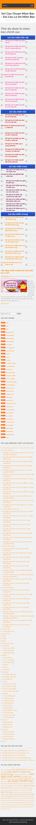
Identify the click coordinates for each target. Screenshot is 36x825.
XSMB (7, 323)
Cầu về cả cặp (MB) (10, 378)
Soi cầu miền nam (8, 587)
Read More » (5, 303)
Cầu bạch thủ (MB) (10, 372)
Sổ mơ (7, 437)
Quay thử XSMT (9, 431)
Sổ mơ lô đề (6, 629)
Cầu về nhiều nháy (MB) (11, 381)
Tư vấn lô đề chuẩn (8, 631)
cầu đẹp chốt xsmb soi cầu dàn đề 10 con (15, 750)
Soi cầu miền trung (8, 546)
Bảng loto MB (7, 722)
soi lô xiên (25, 802)
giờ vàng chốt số (12, 783)
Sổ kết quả (5, 646)
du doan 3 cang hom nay (25, 779)
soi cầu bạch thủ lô (20, 796)
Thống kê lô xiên (10, 391)
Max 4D (7, 357)
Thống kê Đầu (9, 397)
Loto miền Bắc (9, 416)
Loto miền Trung (10, 422)
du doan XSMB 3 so (20, 781)
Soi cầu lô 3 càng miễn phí (21, 798)
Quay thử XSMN (9, 428)
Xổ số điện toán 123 (10, 366)
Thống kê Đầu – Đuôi (11, 403)
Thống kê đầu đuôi (10, 385)
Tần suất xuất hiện (10, 409)
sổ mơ (4, 741)
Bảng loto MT (7, 724)
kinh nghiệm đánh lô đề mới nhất (19, 788)
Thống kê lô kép (10, 394)
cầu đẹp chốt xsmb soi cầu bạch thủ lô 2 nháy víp (18, 760)
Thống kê (8, 360)
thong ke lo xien (20, 804)
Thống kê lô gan (10, 388)
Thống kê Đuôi (9, 400)
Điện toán (5, 672)
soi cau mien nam (24, 792)
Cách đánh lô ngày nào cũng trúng (16, 772)
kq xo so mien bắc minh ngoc (10, 790)
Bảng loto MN (7, 727)
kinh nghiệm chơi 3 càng (13, 785)
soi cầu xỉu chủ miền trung (15, 802)
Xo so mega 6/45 (10, 347)
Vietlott (4, 655)
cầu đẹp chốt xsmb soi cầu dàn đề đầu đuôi (16, 758)
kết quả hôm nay (10, 332)
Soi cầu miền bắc (24, 276)
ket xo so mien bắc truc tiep (23, 783)
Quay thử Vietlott (10, 434)
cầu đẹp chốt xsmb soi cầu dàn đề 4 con (15, 753)
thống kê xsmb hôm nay (11, 807)
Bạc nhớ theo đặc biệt (6, 769)
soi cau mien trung (15, 794)
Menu (5, 5)
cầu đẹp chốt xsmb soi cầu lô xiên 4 (14, 755)
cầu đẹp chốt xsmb (17, 775)
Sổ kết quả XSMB (10, 335)
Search (19, 313)
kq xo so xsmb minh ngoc (23, 790)
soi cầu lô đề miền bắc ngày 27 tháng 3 (20, 800)
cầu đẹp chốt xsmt (11, 779)
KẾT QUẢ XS (6, 634)
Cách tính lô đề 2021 (19, 769)
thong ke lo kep (12, 804)
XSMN (7, 326)
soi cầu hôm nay (9, 798)
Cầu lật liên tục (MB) (10, 375)
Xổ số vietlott (7, 657)
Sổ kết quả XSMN (10, 338)
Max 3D (7, 354)
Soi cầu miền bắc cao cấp (10, 509)
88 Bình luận (14, 276)
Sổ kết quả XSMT (10, 341)
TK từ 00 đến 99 (9, 412)
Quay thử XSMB (9, 425)
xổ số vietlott (9, 344)
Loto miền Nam (9, 419)
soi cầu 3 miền (28, 794)
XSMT (7, 329)
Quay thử (5, 729)
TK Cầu (4, 681)
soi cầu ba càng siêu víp (7, 796)
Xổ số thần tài (9, 369)
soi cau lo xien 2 (15, 792)
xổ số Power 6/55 (10, 351)
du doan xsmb (4, 781)
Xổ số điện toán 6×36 (10, 674)
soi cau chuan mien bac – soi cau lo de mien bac (18, 15)
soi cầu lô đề (30, 798)
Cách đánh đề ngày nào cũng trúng (21, 774)
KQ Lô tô (5, 720)
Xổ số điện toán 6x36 (11, 363)
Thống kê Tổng (9, 406)
